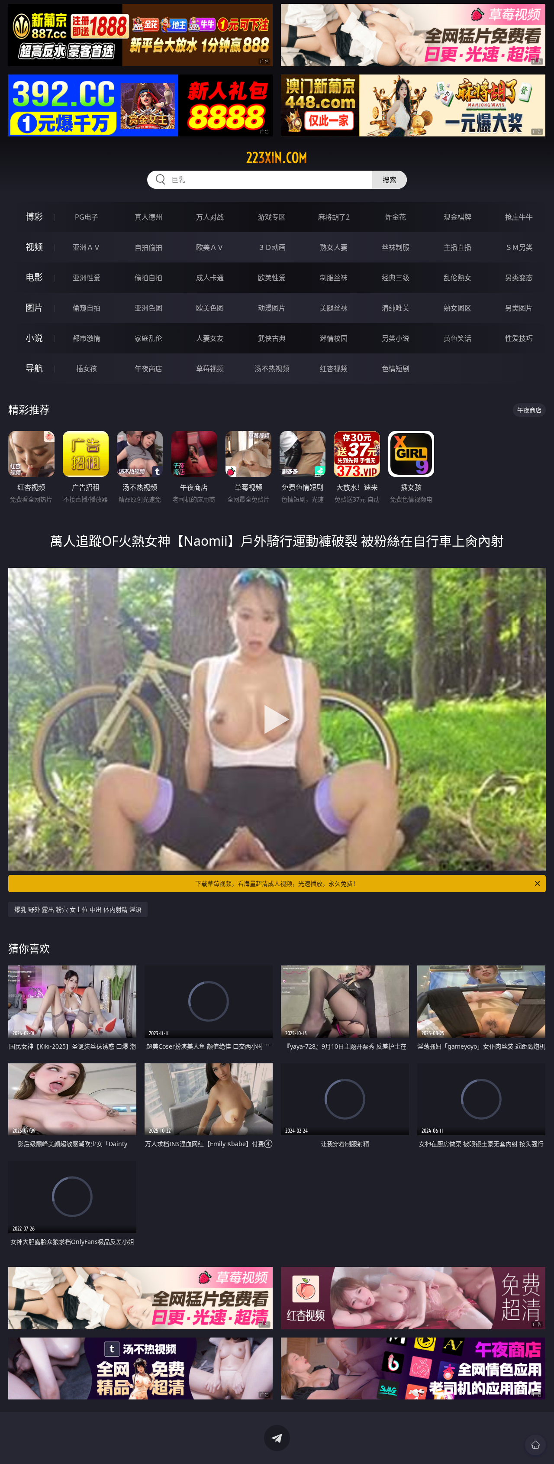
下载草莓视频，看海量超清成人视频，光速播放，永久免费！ (277, 883)
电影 (34, 277)
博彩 (34, 217)
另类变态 (519, 277)
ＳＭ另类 (519, 247)
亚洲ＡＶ (86, 247)
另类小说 (395, 338)
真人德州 (148, 217)
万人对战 (210, 217)
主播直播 (457, 247)
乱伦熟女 (457, 277)
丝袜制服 (395, 247)
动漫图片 (272, 308)
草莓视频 (210, 368)
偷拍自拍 (148, 277)
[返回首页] (535, 1445)
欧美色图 (210, 308)
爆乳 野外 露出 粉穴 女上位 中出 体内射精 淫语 (78, 909)
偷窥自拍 (86, 308)
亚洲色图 (148, 308)
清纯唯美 (395, 308)
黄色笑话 (457, 338)
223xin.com (276, 157)
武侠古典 (272, 338)
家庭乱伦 (148, 338)
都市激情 (86, 338)
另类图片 (519, 308)
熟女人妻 (334, 247)
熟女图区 (457, 308)
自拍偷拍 (148, 247)
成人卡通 (210, 277)
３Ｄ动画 (272, 247)
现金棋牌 (457, 217)
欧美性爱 (272, 277)
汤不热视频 (271, 368)
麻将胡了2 (334, 217)
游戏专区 (272, 217)
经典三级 (395, 277)
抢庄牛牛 (519, 217)
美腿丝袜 (334, 308)
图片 (34, 308)
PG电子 (86, 217)
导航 (34, 368)
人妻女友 (210, 338)
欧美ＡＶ (210, 247)
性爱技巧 (519, 338)
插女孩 (86, 368)
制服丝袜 (334, 277)
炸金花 (395, 217)
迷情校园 (334, 338)
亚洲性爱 (86, 277)
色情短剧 (395, 368)
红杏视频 (334, 368)
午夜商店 (148, 368)
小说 (34, 338)
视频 (34, 247)
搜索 (389, 180)
